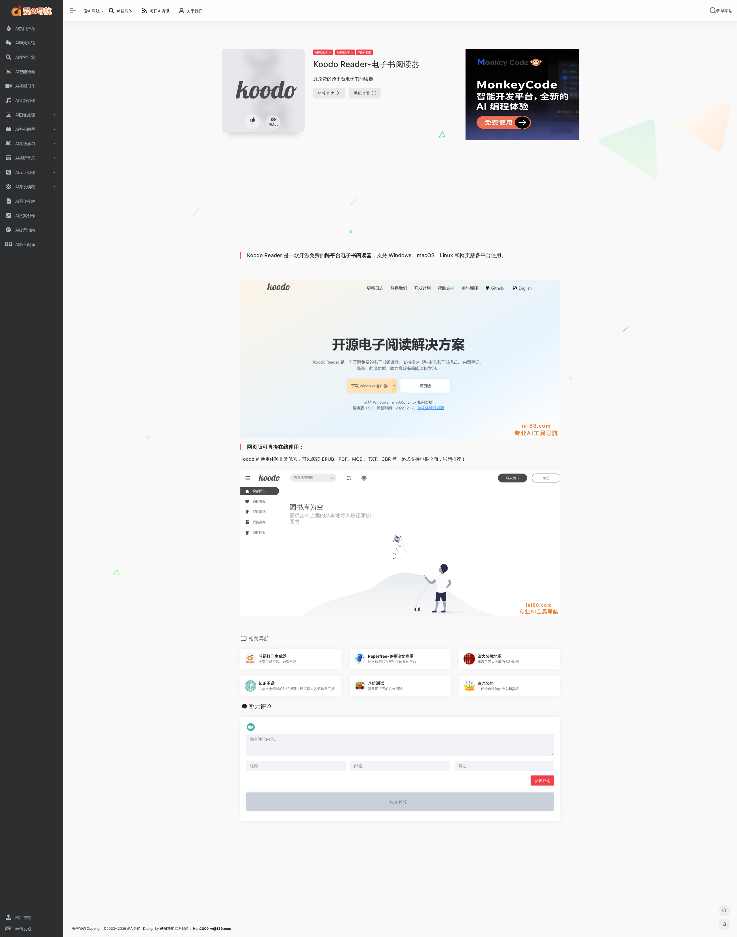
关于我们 (79, 928)
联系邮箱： (176, 928)
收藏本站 (724, 10)
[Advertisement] (400, 206)
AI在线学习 (323, 52)
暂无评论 (260, 706)
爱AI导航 (92, 10)
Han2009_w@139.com (212, 928)
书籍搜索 (364, 52)
